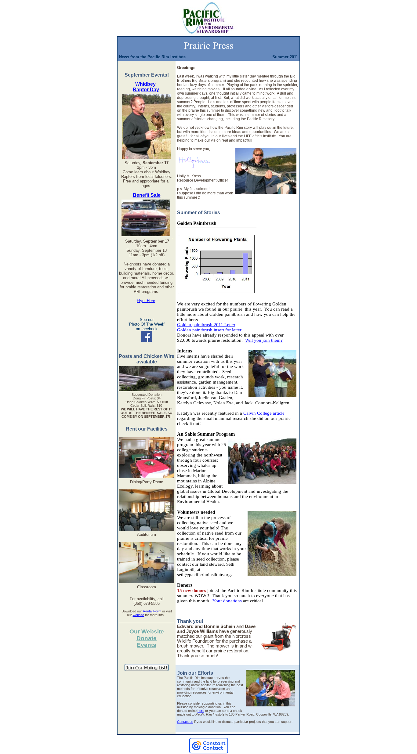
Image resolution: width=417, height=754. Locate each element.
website (138, 615)
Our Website (146, 631)
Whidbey (146, 84)
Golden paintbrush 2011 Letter (206, 324)
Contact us (185, 721)
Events (146, 645)
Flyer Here (146, 300)
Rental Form (152, 611)
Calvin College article (264, 413)
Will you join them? (264, 340)
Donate (146, 638)
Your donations (227, 600)
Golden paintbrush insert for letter (209, 329)
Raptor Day (146, 89)
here (201, 711)
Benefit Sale (147, 195)
